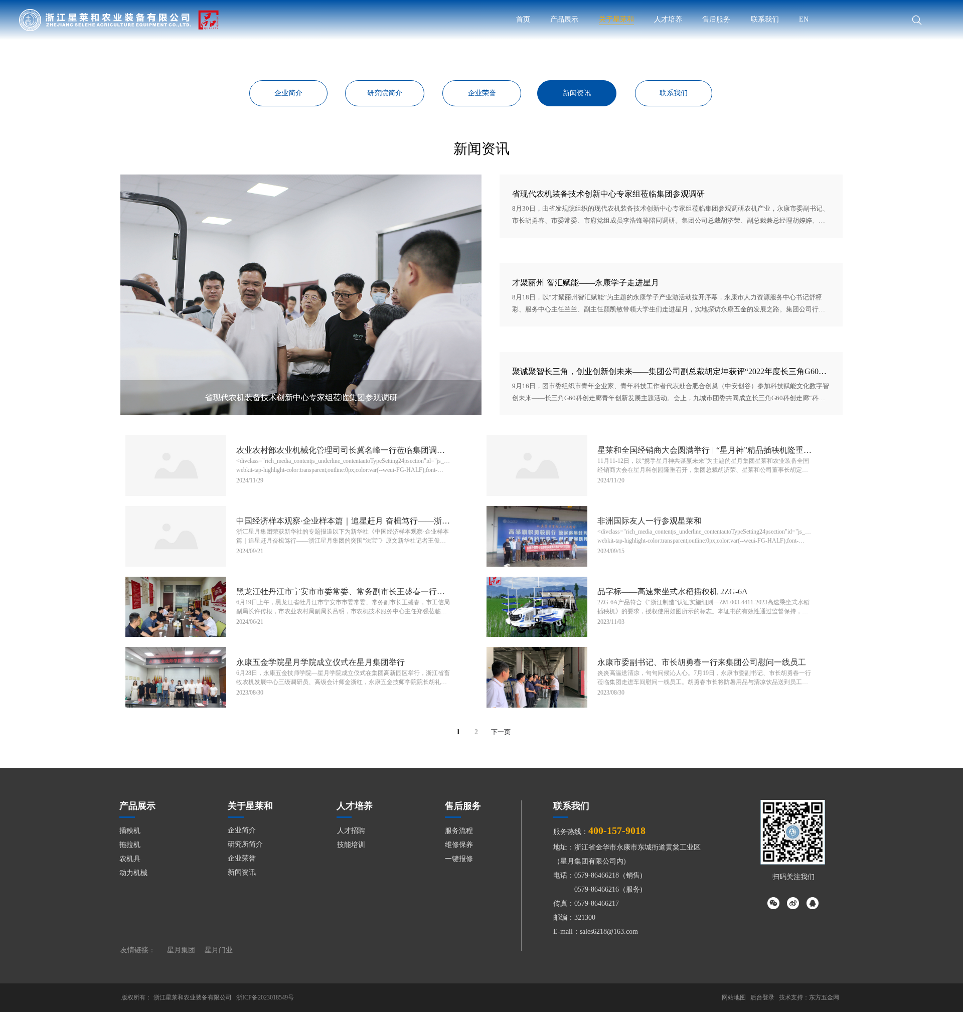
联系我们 (765, 19)
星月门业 (219, 950)
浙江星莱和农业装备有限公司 (192, 997)
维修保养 (459, 845)
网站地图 (734, 997)
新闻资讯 (242, 872)
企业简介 (242, 830)
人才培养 (668, 19)
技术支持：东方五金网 (809, 997)
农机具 (129, 859)
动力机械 (133, 873)
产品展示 (564, 19)
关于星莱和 (616, 19)
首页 (523, 19)
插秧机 (129, 830)
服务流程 (459, 830)
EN (804, 19)
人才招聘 (351, 830)
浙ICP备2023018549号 (265, 997)
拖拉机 (129, 845)
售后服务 (716, 19)
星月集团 (181, 950)
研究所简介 (245, 844)
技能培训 (351, 845)
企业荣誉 (242, 858)
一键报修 (459, 859)
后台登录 (762, 997)
